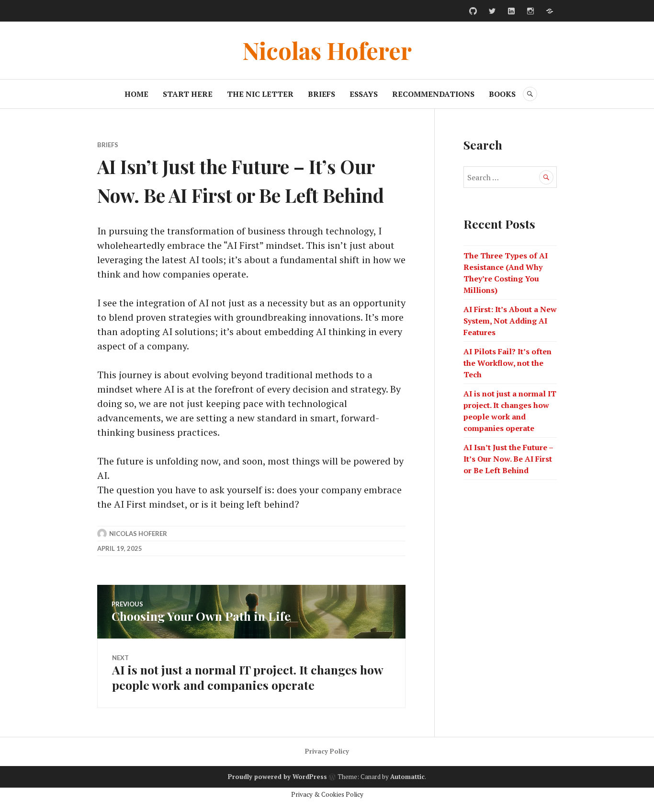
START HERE (188, 94)
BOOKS (502, 94)
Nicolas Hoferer (327, 50)
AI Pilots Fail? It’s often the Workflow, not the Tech (507, 363)
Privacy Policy (327, 751)
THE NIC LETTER (260, 94)
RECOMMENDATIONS (433, 94)
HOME (136, 94)
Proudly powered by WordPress (277, 776)
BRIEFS (321, 94)
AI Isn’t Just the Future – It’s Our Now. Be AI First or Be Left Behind (508, 459)
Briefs (107, 145)
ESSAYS (364, 94)
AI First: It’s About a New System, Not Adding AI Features (510, 320)
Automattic (407, 776)
